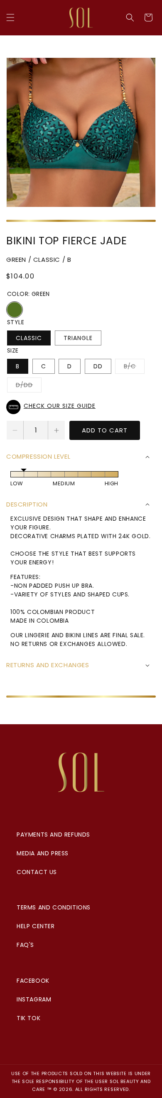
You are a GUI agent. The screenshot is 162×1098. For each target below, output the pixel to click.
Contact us (37, 872)
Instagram (34, 999)
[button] (10, 17)
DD (98, 366)
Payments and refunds (53, 834)
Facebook (33, 980)
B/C (134, 368)
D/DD (29, 386)
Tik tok (28, 1018)
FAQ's (25, 945)
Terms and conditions (54, 907)
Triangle (78, 338)
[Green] (14, 309)
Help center (36, 926)
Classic (29, 338)
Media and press (43, 853)
